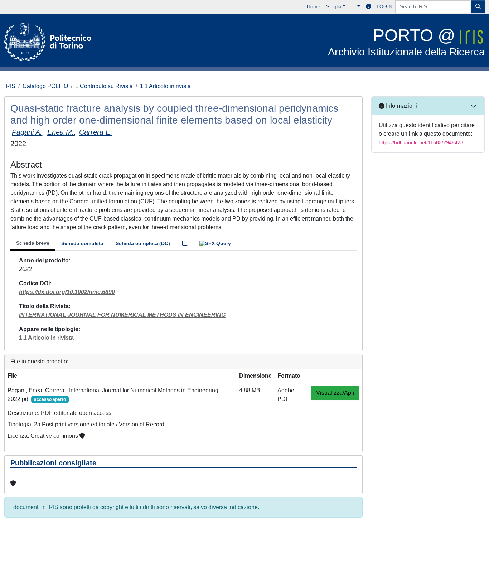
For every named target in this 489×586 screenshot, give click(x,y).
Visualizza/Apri (335, 393)
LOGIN (384, 6)
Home (313, 6)
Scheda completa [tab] (82, 243)
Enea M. (60, 132)
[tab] (184, 243)
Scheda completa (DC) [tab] (143, 243)
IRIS (9, 86)
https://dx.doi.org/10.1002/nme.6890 (67, 292)
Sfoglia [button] (334, 6)
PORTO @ (406, 42)
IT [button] (353, 6)
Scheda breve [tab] (32, 243)
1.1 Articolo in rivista (165, 86)
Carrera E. (95, 132)
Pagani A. (27, 132)
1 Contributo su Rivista (104, 86)
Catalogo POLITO (45, 86)
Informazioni (400, 106)
